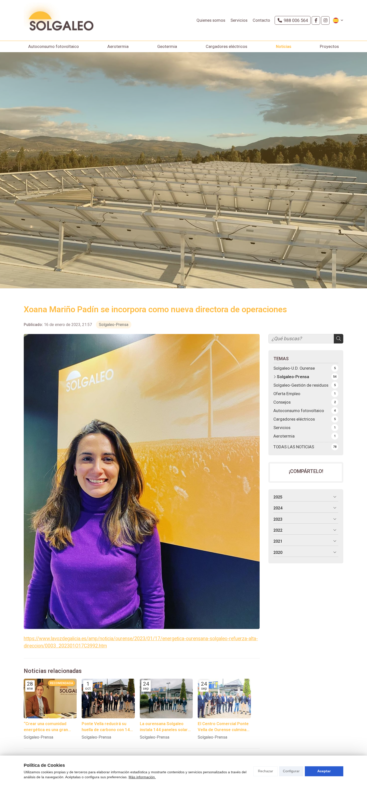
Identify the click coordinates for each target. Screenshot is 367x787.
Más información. (142, 777)
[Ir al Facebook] (316, 20)
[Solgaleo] (59, 20)
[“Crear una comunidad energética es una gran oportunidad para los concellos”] (50, 698)
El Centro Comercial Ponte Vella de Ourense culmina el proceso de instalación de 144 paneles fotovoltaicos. (223, 727)
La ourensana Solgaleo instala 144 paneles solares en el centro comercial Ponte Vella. (166, 727)
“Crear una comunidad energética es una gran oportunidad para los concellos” (46, 727)
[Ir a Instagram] (325, 20)
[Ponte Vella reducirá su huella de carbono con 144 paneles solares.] (108, 698)
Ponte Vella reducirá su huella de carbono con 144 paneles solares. (107, 727)
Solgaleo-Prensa (113, 324)
